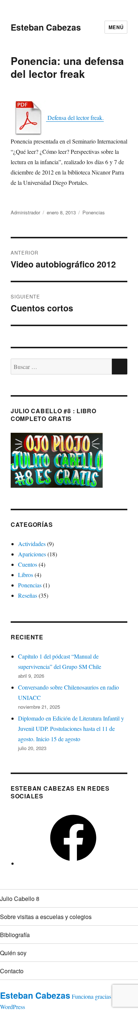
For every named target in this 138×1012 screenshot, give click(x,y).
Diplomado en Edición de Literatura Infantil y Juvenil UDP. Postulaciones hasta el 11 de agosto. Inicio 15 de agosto (71, 728)
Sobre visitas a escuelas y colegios (46, 916)
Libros (25, 574)
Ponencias (93, 212)
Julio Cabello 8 (19, 898)
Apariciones (32, 554)
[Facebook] (73, 863)
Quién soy (13, 953)
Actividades (32, 544)
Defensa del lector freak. (75, 117)
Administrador (25, 212)
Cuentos (27, 564)
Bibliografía (15, 934)
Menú (116, 27)
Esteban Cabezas (46, 27)
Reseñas (27, 595)
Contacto (12, 971)
